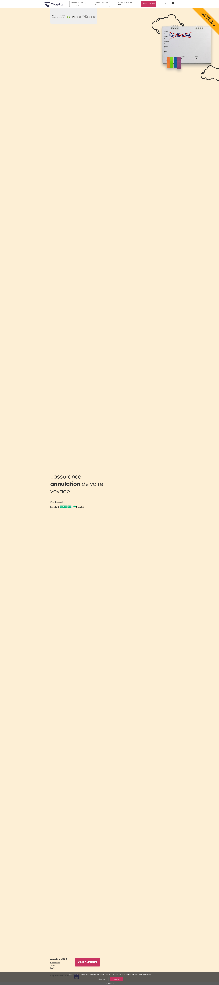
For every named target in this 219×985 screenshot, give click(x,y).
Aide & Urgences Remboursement (101, 4)
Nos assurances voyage (77, 4)
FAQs (52, 968)
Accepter (116, 979)
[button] (167, 4)
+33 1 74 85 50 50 (126, 3)
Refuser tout (101, 979)
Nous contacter (126, 5)
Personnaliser (109, 983)
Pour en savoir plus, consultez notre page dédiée (134, 974)
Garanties (55, 962)
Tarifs (52, 965)
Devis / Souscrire (148, 4)
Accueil (53, 4)
